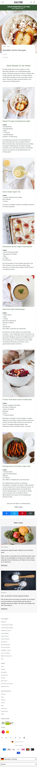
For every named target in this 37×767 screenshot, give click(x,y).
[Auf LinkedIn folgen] (20, 738)
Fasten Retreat (5, 639)
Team (2, 697)
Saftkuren (3, 622)
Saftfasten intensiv (6, 630)
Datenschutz (4, 711)
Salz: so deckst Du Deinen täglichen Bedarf (15, 596)
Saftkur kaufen (18, 507)
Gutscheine (4, 642)
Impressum (4, 708)
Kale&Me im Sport (6, 650)
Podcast (3, 694)
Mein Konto (4, 680)
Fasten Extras (5, 636)
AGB (2, 714)
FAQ (2, 666)
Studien (3, 669)
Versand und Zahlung (7, 683)
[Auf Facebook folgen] (2, 738)
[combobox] (18, 759)
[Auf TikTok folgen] (15, 738)
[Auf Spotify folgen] (24, 738)
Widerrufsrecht (5, 686)
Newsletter (4, 672)
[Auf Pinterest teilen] (23, 513)
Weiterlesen (4, 565)
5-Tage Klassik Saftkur (7, 627)
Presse (3, 702)
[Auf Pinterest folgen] (11, 738)
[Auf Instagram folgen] (6, 738)
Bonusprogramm (5, 644)
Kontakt (3, 678)
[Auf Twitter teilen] (14, 513)
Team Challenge (5, 653)
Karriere (3, 700)
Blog (8, 46)
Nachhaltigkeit (4, 547)
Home (4, 46)
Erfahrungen (4, 675)
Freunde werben (5, 647)
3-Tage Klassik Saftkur (7, 624)
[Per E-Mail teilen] (30, 513)
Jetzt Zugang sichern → (18, 8)
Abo (2, 659)
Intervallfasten (5, 633)
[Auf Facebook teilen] (6, 513)
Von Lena (5, 54)
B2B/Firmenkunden (6, 656)
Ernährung (3, 592)
